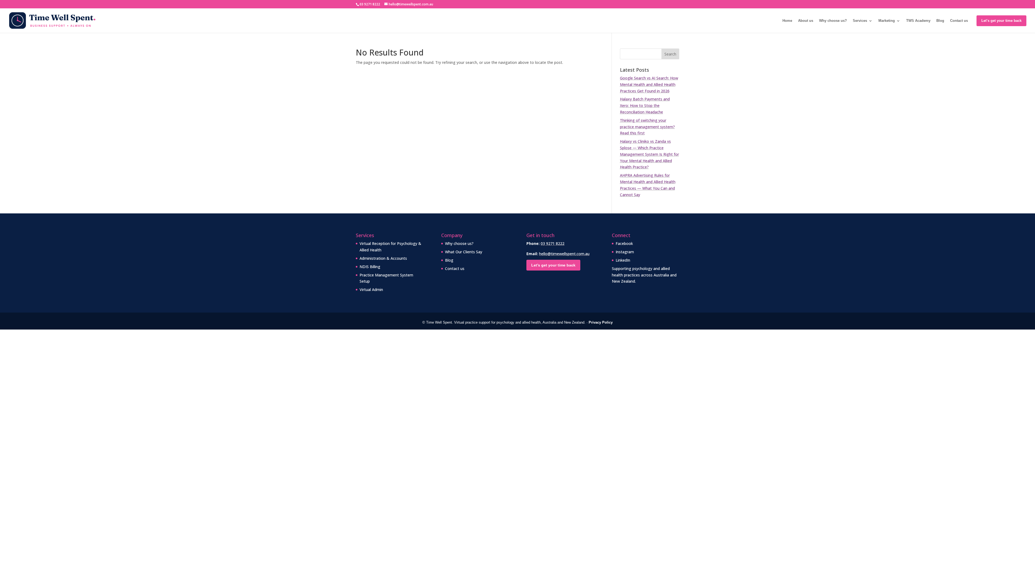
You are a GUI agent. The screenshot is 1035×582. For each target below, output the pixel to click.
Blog (940, 21)
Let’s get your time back (1001, 21)
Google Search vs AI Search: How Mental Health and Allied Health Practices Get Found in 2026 (649, 84)
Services (860, 21)
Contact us (959, 21)
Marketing (886, 21)
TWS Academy (918, 21)
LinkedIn (623, 260)
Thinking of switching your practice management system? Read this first (647, 127)
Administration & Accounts (383, 258)
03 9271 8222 (552, 243)
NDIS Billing (370, 266)
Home (787, 21)
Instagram (625, 251)
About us (805, 21)
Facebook (624, 243)
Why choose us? (833, 21)
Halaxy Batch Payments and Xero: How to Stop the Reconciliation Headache (645, 105)
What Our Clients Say (463, 251)
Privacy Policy (601, 322)
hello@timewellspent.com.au (564, 253)
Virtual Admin (371, 289)
